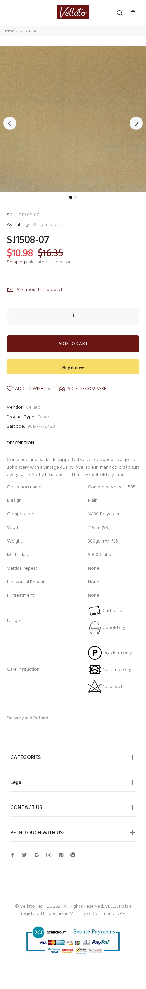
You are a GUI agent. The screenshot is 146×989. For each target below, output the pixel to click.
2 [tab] (75, 197)
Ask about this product (39, 290)
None (93, 596)
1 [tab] (70, 197)
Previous (9, 123)
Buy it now (73, 368)
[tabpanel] (73, 119)
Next (136, 123)
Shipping (16, 262)
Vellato (33, 408)
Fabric (44, 417)
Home (8, 31)
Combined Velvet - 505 (111, 487)
